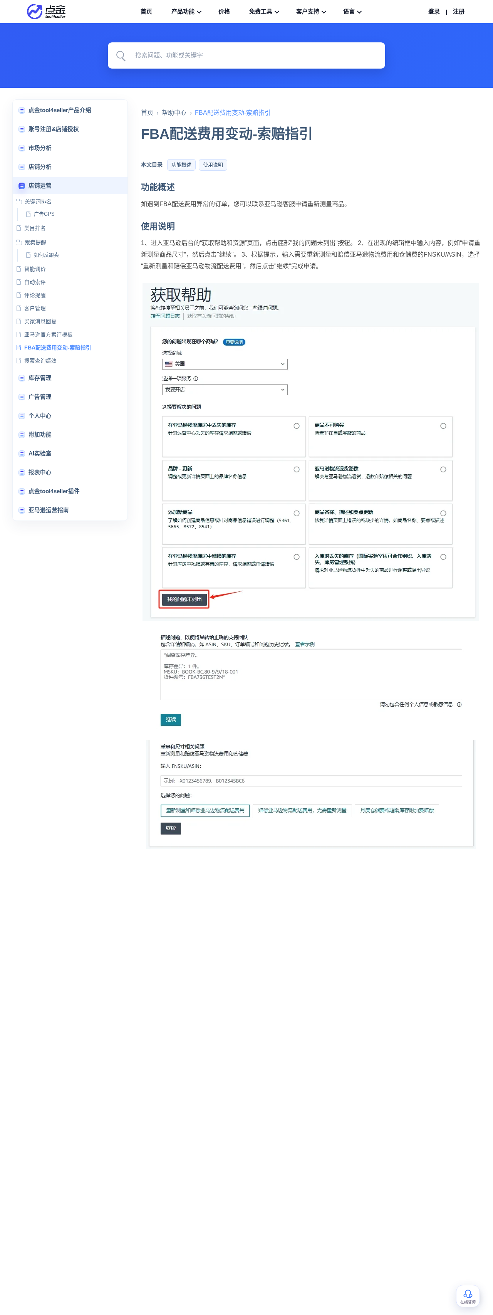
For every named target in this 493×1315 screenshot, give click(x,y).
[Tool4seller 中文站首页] (50, 11)
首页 (147, 112)
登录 (434, 11)
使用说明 (213, 165)
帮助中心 (174, 112)
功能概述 (181, 165)
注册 (458, 11)
